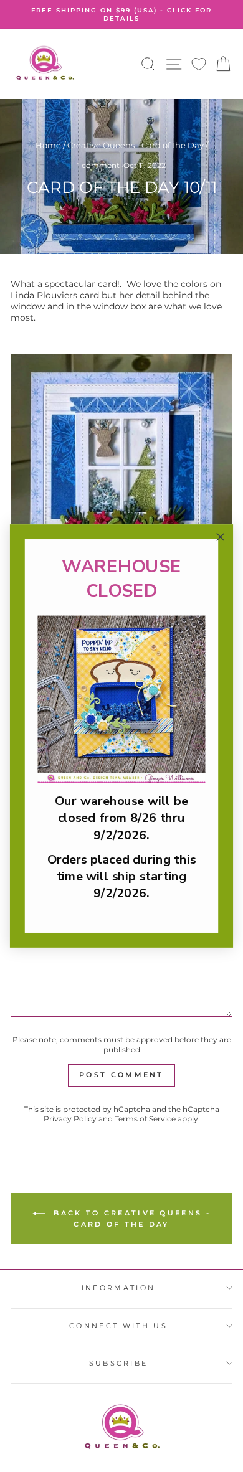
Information (118, 1287)
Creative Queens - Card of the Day (135, 145)
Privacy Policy (70, 1119)
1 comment (99, 165)
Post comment (121, 1074)
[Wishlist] (199, 63)
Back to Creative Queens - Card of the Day (130, 1219)
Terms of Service (145, 1119)
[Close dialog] (220, 537)
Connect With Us (118, 1325)
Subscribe (118, 1363)
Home (48, 145)
